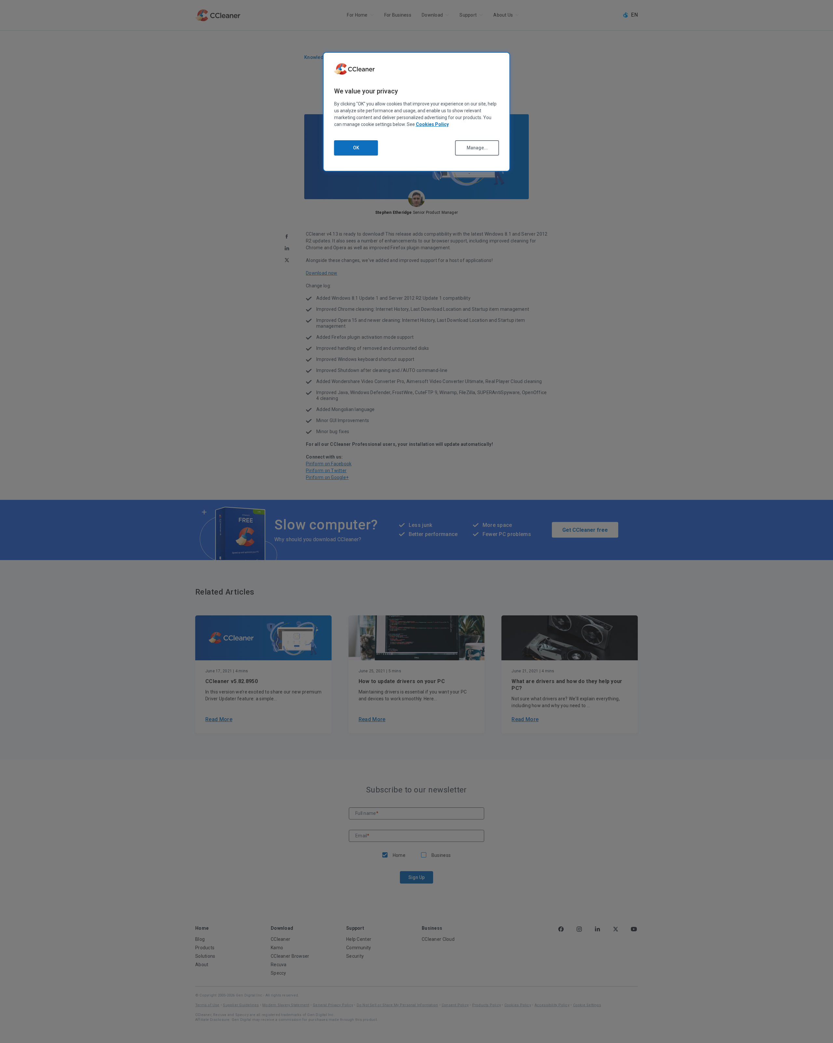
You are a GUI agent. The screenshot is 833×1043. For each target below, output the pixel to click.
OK (356, 147)
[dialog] (416, 112)
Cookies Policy (432, 124)
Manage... (477, 147)
